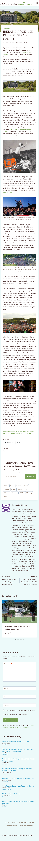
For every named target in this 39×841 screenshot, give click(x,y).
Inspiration (5, 781)
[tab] (15, 639)
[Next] (33, 618)
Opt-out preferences (26, 826)
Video (22, 493)
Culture (4, 806)
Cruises (4, 797)
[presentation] (19, 611)
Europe (13, 489)
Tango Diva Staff (11, 633)
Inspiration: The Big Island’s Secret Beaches (18, 778)
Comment (8, 664)
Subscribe (30, 476)
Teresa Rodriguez (9, 42)
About (7, 822)
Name (6, 688)
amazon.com (7, 192)
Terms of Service (11, 826)
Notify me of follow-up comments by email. (20, 710)
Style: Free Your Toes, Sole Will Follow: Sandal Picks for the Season (29, 580)
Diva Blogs (6, 28)
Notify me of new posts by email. (16, 714)
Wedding (29, 493)
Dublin (26, 485)
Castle (6, 485)
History (20, 489)
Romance (15, 493)
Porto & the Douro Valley (11, 793)
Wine (5, 496)
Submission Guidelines (26, 822)
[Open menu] (37, 3)
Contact (14, 822)
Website (6, 705)
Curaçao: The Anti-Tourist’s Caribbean (16, 741)
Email (6, 697)
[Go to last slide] (5, 618)
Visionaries (5, 774)
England (6, 489)
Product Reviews (6, 789)
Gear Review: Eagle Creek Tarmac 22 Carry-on (18, 786)
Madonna (7, 493)
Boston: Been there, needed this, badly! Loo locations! (9, 580)
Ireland (27, 489)
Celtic (12, 485)
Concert (18, 485)
